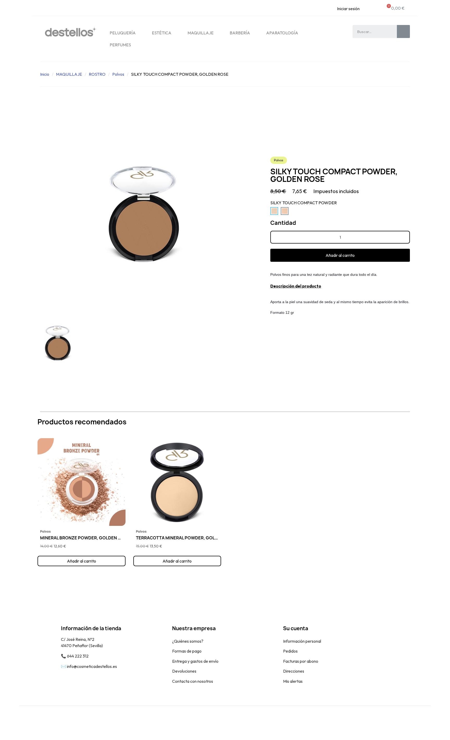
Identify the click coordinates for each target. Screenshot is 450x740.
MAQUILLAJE (201, 32)
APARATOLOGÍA (282, 32)
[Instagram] (423, 723)
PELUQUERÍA (123, 32)
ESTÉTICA (161, 32)
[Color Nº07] (274, 211)
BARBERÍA (240, 32)
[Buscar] (403, 31)
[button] (340, 255)
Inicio (44, 74)
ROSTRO (97, 74)
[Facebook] (411, 723)
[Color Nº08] (285, 211)
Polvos (118, 74)
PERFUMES (120, 44)
